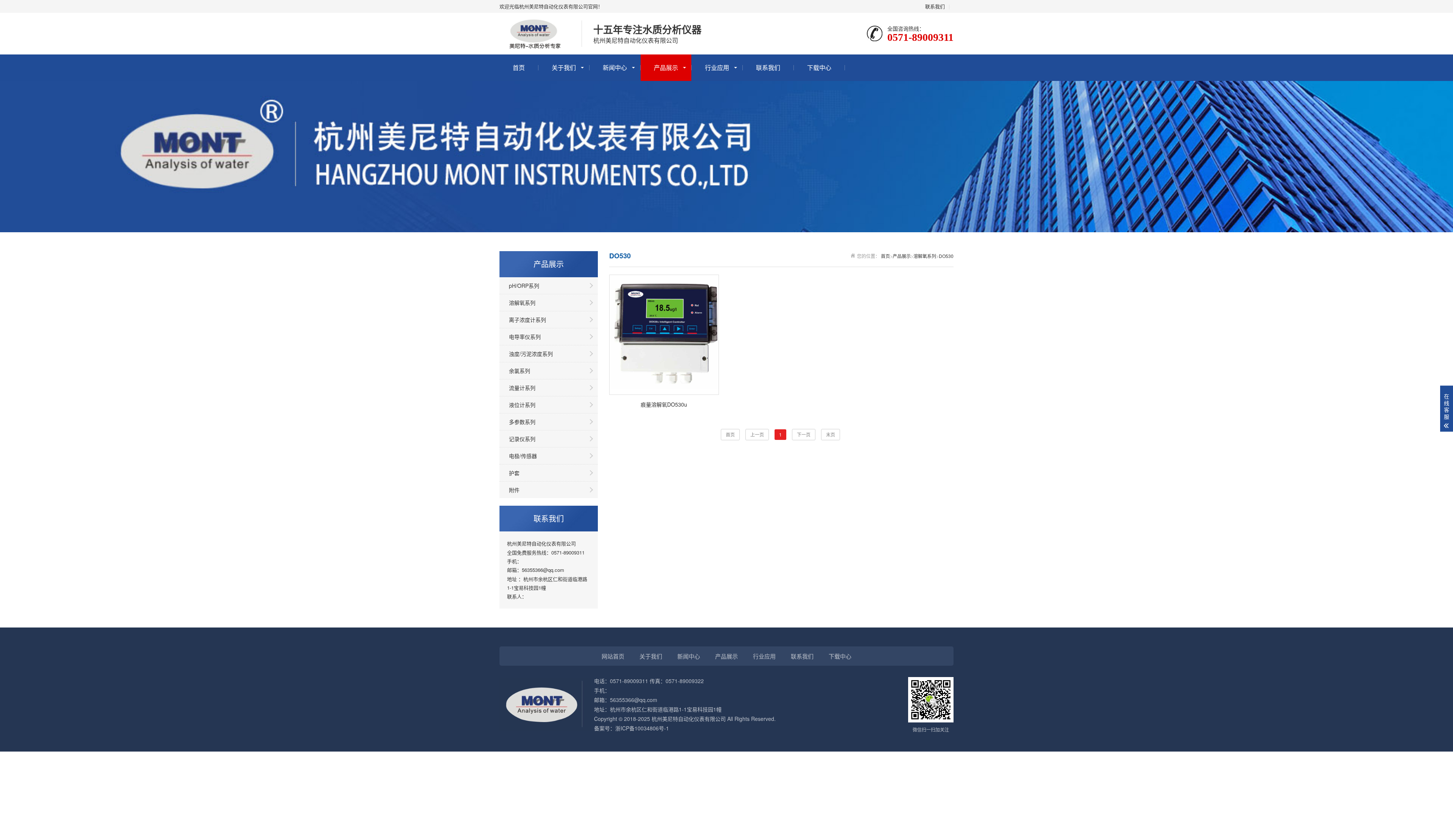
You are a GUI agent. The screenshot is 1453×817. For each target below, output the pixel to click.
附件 (514, 490)
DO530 (946, 256)
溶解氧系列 (522, 302)
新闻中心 (615, 67)
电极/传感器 (523, 456)
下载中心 (819, 67)
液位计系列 (522, 404)
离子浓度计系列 (527, 319)
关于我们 (564, 67)
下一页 (804, 434)
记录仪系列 (522, 439)
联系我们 (935, 6)
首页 (519, 67)
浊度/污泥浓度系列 (531, 353)
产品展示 (666, 67)
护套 (514, 473)
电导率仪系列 (525, 336)
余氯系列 (519, 370)
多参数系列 (522, 422)
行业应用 (717, 67)
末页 (830, 434)
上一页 (757, 434)
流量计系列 (522, 387)
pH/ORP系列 (524, 285)
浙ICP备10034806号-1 (642, 728)
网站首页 (613, 656)
